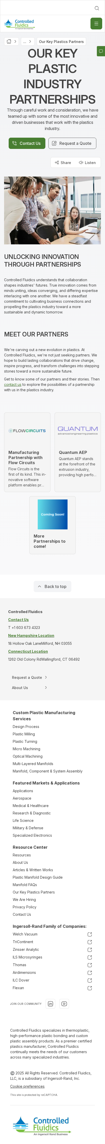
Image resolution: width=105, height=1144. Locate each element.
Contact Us (22, 914)
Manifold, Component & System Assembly (48, 771)
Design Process (26, 726)
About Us (20, 862)
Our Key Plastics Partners (34, 892)
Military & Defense (28, 828)
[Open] (96, 23)
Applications (23, 791)
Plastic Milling (24, 734)
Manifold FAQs (25, 884)
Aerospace (22, 798)
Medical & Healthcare (31, 805)
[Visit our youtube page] (64, 1004)
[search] (97, 8)
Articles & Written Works (33, 870)
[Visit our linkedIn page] (50, 1004)
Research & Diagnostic (32, 813)
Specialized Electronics (32, 835)
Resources (22, 855)
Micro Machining (26, 749)
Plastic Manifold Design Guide (38, 877)
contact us (12, 384)
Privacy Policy (24, 907)
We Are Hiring (24, 899)
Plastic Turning (25, 741)
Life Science (23, 820)
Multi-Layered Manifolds (33, 763)
